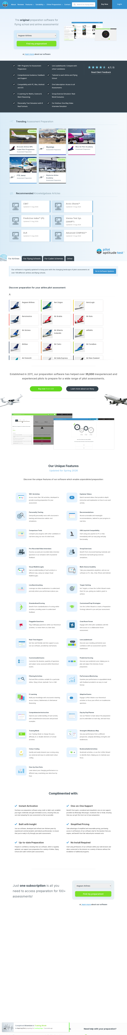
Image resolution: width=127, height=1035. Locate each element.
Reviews (21, 4)
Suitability (39, 4)
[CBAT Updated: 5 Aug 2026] (31, 212)
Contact (67, 4)
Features (28, 4)
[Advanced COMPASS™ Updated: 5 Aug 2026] (73, 241)
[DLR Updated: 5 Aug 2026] (31, 241)
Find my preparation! (36, 43)
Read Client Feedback (101, 72)
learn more (29, 54)
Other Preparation (54, 4)
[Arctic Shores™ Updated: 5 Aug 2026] (73, 212)
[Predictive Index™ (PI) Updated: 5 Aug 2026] (31, 226)
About (13, 4)
